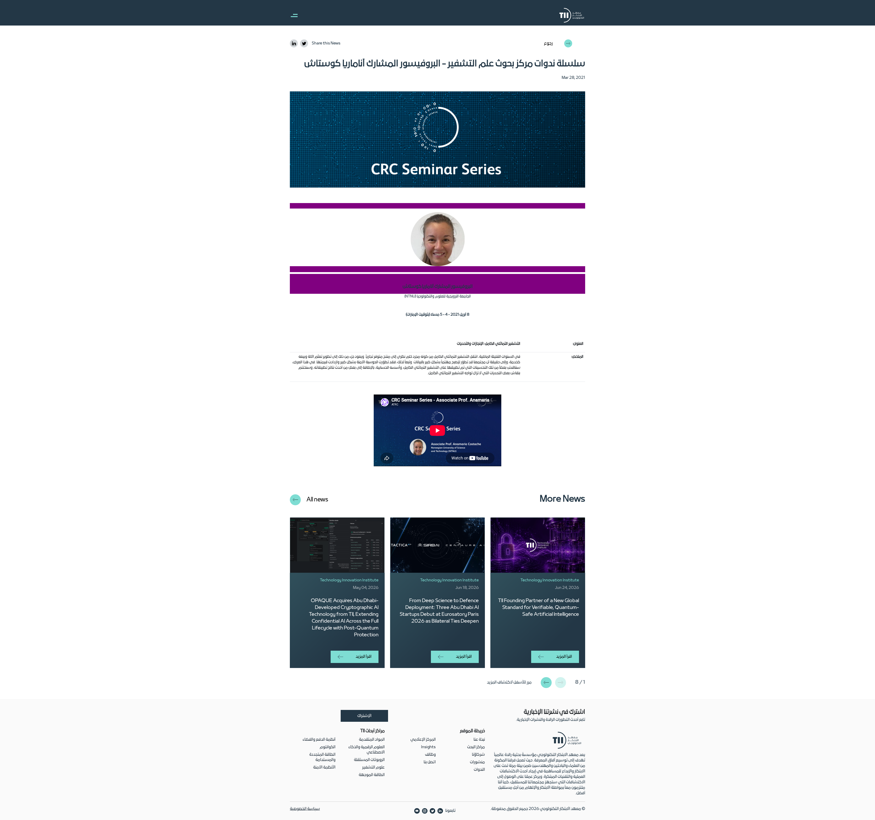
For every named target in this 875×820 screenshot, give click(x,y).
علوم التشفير (373, 767)
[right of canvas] (292, 15)
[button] (546, 682)
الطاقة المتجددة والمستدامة (322, 757)
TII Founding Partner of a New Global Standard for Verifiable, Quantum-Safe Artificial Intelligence (538, 608)
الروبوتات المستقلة (369, 760)
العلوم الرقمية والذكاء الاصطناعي (366, 750)
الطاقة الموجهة (372, 775)
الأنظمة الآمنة (324, 767)
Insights (428, 747)
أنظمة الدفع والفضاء (319, 739)
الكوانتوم (327, 747)
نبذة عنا (479, 739)
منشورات (477, 762)
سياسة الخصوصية (305, 809)
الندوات (479, 769)
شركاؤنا (478, 754)
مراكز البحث (476, 747)
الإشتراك (364, 716)
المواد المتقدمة (372, 739)
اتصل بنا (430, 762)
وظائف (430, 754)
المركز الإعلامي (423, 739)
